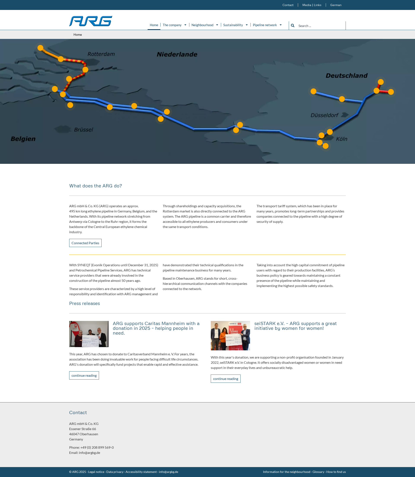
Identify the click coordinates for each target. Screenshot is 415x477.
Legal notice (96, 472)
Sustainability (233, 25)
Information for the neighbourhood (286, 472)
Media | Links (311, 5)
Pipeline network (265, 25)
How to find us (336, 472)
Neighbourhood (202, 25)
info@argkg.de (89, 452)
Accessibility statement (141, 472)
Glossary (319, 472)
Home (154, 25)
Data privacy (114, 472)
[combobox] (317, 25)
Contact (288, 5)
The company (172, 25)
